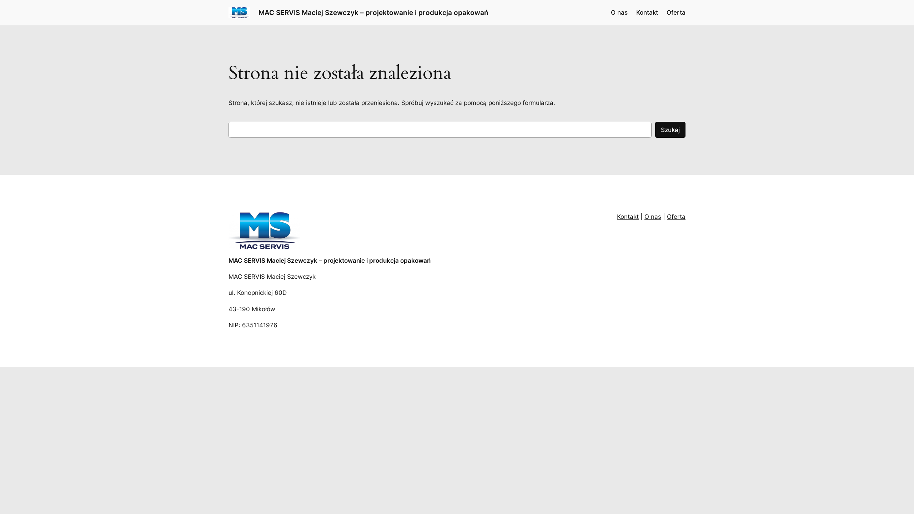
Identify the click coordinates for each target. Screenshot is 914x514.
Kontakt (628, 216)
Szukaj (670, 129)
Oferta (676, 216)
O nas (652, 216)
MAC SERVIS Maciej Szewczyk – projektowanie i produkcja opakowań (373, 12)
